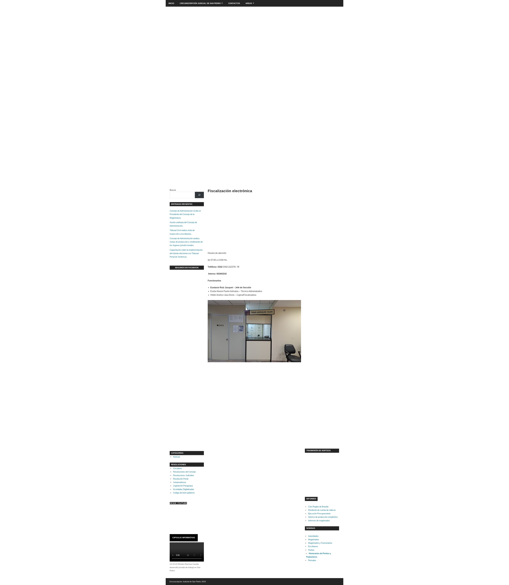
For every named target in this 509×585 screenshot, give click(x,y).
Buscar (173, 190)
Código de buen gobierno (184, 493)
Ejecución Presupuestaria (319, 513)
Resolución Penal (180, 479)
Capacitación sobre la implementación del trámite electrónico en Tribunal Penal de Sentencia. (186, 253)
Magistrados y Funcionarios (320, 543)
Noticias (176, 457)
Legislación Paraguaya (183, 486)
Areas (248, 3)
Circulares (177, 468)
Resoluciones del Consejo (184, 472)
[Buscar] (199, 195)
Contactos (234, 3)
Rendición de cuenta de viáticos (322, 510)
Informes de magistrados (319, 520)
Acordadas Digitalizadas (183, 489)
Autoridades (313, 536)
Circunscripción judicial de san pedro (200, 3)
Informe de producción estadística (322, 517)
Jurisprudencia (179, 482)
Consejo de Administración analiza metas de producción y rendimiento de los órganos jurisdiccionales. (186, 242)
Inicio (171, 3)
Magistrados (313, 539)
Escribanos (313, 546)
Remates (312, 560)
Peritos (311, 550)
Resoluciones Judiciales (183, 475)
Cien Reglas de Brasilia (318, 506)
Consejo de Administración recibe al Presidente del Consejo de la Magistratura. (185, 214)
